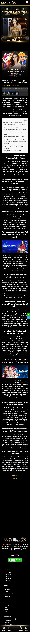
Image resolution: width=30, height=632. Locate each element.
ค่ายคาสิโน (5, 85)
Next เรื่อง (15, 478)
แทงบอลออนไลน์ (9, 578)
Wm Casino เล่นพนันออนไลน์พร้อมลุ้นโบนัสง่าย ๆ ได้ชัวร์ (14, 122)
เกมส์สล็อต (7, 606)
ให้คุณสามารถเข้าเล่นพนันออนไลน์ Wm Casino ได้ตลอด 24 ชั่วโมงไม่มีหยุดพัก (15, 130)
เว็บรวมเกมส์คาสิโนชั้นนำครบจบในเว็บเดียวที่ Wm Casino (14, 133)
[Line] (28, 314)
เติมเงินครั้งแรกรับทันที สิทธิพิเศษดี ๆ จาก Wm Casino (15, 145)
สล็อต (6, 609)
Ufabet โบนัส (8, 574)
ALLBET (7, 591)
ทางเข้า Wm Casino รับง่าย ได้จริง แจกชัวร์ (13, 127)
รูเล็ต (6, 611)
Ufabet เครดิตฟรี (9, 576)
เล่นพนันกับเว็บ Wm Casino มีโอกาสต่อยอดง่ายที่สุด (14, 140)
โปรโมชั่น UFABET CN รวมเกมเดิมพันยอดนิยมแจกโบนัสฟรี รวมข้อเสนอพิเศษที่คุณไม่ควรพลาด (15, 509)
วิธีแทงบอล (7, 580)
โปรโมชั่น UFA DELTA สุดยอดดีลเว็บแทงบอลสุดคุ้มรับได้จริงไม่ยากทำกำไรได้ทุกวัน (14, 517)
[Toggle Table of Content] (25, 120)
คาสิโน (9, 85)
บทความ (14, 85)
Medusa (7, 622)
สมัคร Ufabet (8, 571)
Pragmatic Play (9, 593)
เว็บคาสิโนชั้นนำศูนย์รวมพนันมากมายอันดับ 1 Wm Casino (14, 151)
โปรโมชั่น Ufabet (9, 573)
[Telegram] (28, 317)
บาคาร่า (7, 608)
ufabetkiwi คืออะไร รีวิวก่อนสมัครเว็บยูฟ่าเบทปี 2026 (12, 495)
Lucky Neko (8, 620)
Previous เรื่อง (15, 475)
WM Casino (8, 595)
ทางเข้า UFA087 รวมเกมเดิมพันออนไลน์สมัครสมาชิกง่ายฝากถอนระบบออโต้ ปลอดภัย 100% (15, 505)
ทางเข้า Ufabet (8, 569)
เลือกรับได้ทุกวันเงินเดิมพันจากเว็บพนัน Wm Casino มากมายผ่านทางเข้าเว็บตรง (14, 125)
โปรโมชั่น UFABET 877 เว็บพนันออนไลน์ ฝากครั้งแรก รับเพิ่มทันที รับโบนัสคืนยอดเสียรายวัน (15, 513)
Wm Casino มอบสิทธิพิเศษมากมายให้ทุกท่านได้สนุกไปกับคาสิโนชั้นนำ (14, 137)
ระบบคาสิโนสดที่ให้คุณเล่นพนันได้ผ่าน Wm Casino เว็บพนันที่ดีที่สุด (15, 142)
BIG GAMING (8, 597)
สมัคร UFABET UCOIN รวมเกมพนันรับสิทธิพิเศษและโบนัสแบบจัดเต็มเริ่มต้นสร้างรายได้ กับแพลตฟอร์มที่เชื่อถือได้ (15, 498)
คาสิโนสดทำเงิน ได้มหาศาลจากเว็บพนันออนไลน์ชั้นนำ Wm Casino (14, 147)
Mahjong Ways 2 (9, 624)
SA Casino (7, 589)
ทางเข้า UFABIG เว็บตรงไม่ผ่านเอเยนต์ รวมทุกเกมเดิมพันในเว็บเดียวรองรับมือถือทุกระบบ (14, 501)
